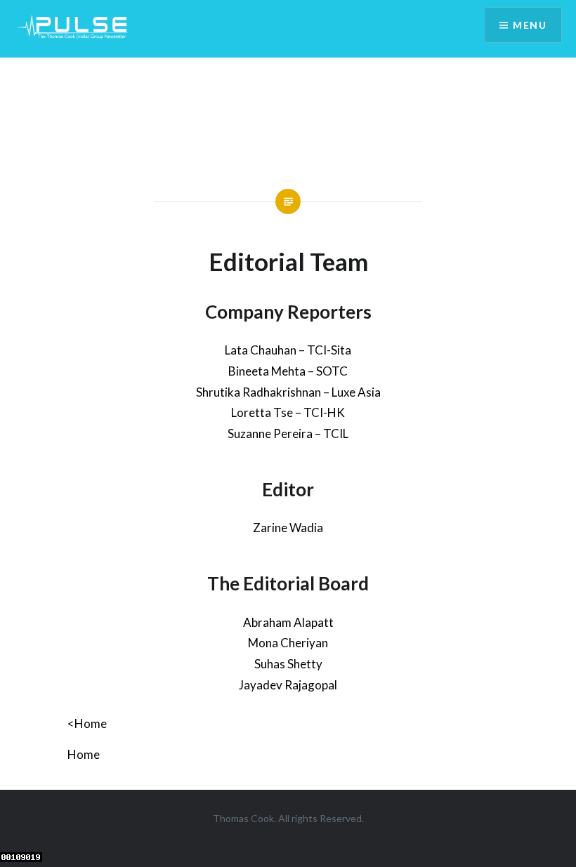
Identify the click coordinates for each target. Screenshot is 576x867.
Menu (529, 25)
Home (83, 754)
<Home (87, 723)
